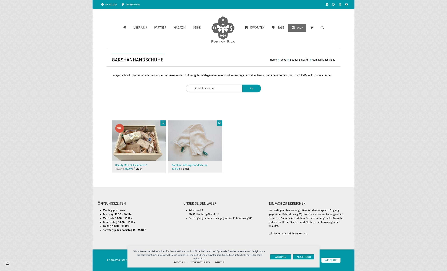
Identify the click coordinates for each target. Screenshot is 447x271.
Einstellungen (7, 263)
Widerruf (331, 260)
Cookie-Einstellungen (200, 262)
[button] (322, 27)
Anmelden (111, 4)
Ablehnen (280, 257)
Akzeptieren (304, 257)
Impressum (220, 262)
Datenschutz (179, 262)
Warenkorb (133, 4)
